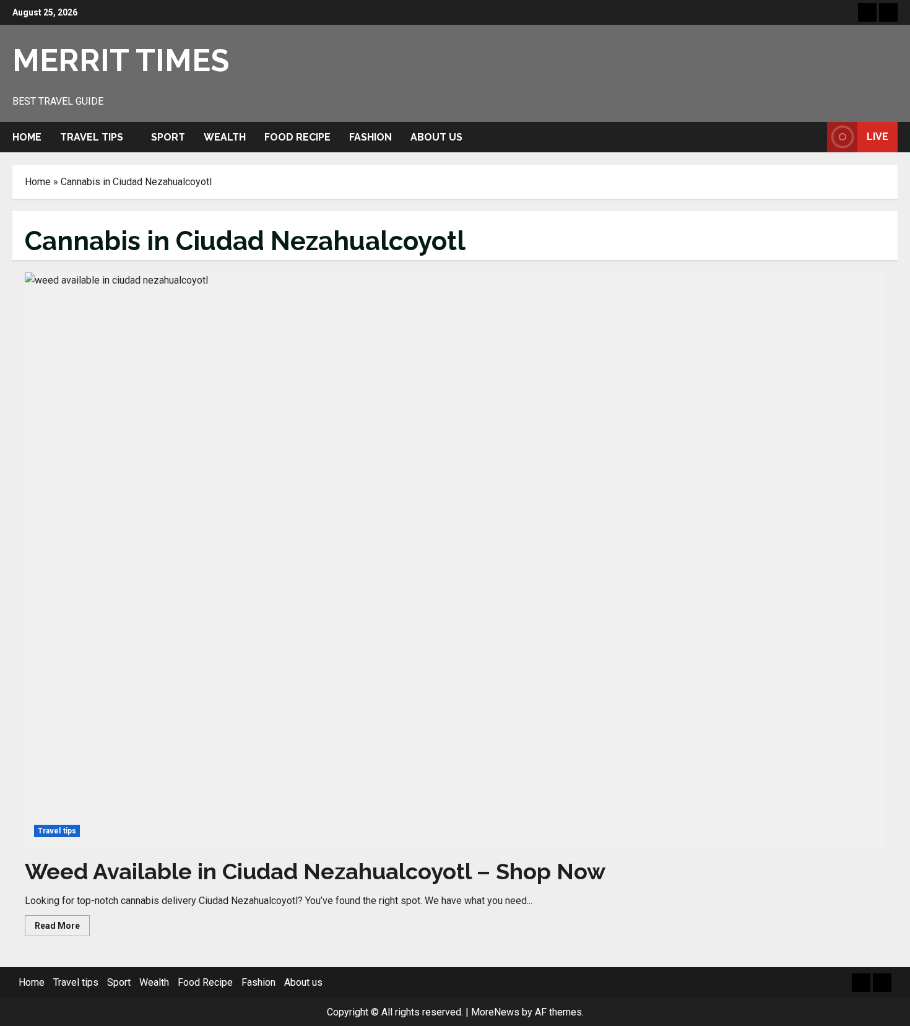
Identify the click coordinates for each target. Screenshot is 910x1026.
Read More (62, 928)
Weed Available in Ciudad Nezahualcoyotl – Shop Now (315, 871)
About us (436, 137)
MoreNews (495, 1012)
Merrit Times (120, 60)
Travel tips (91, 137)
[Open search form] (814, 137)
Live (877, 136)
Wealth (225, 137)
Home (26, 137)
